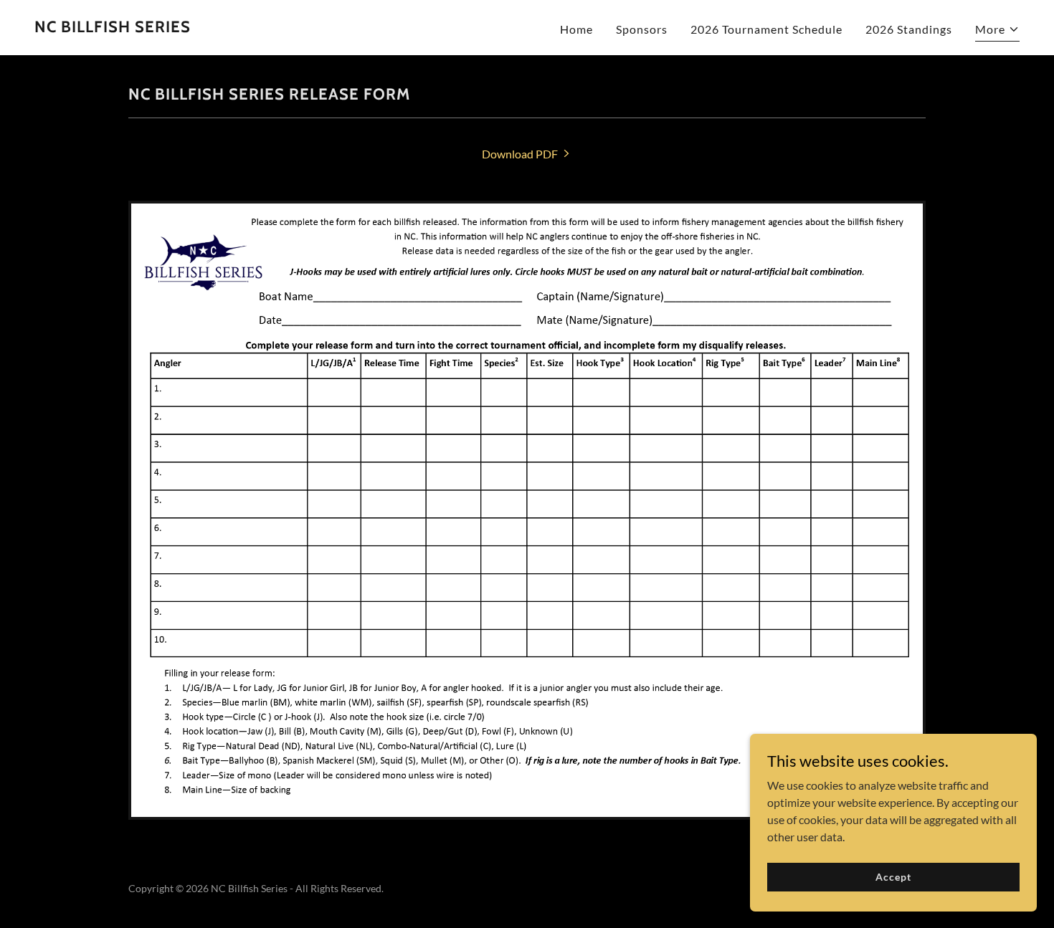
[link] (112, 27)
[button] (997, 31)
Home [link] (576, 29)
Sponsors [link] (642, 29)
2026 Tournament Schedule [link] (766, 29)
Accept (893, 877)
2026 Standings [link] (908, 29)
